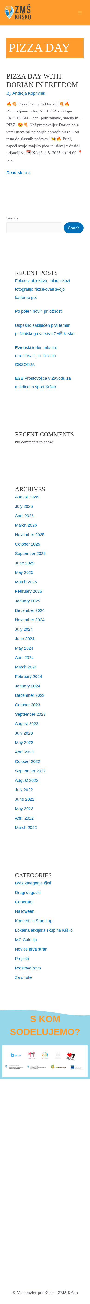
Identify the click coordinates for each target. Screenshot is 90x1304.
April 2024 (24, 657)
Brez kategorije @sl (33, 883)
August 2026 (26, 496)
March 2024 (26, 667)
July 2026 (24, 506)
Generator (24, 901)
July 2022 (24, 789)
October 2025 (27, 544)
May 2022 (24, 808)
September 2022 (30, 770)
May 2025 (24, 572)
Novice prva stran (31, 949)
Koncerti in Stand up (33, 920)
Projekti (22, 958)
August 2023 (26, 723)
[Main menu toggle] (80, 12)
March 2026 (26, 525)
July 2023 (24, 733)
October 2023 (27, 704)
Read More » (18, 172)
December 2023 (30, 695)
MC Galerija (26, 939)
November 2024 (30, 619)
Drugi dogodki (28, 892)
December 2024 (30, 610)
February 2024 (28, 676)
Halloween (24, 911)
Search (12, 218)
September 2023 (30, 714)
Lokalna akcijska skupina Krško (44, 930)
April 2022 (24, 818)
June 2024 (24, 638)
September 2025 (30, 553)
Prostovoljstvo (28, 968)
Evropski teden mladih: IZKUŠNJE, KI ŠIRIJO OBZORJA (36, 356)
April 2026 (24, 515)
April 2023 (24, 752)
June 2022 (24, 799)
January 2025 (27, 600)
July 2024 (24, 629)
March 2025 (26, 581)
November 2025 (30, 534)
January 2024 (27, 685)
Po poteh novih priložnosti (39, 311)
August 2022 (26, 780)
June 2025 (24, 562)
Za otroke (24, 977)
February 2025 (28, 591)
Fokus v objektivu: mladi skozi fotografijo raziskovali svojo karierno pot (42, 289)
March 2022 (26, 827)
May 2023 (24, 742)
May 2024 (24, 648)
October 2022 (27, 761)
